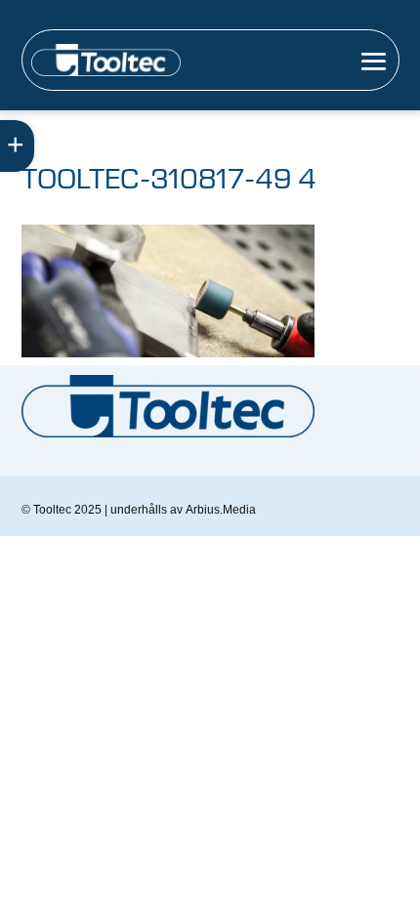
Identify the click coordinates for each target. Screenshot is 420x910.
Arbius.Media (221, 510)
